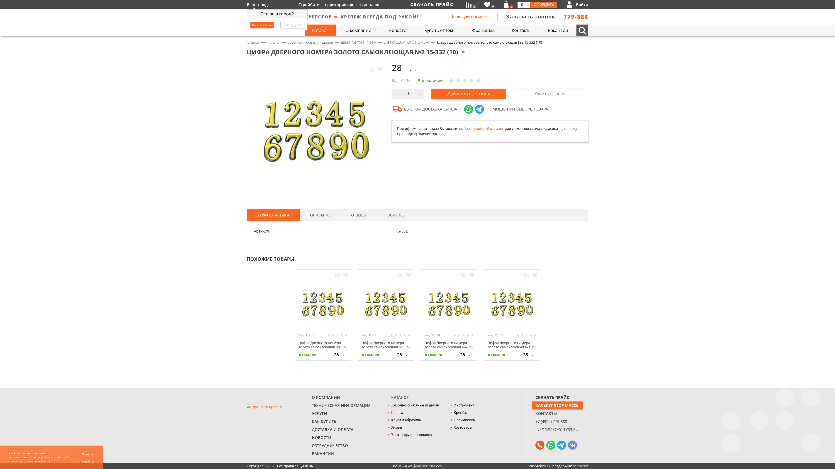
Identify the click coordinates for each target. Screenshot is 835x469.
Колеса (397, 412)
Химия (396, 427)
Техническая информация (341, 405)
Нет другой (292, 25)
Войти (582, 4)
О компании (326, 397)
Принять (87, 454)
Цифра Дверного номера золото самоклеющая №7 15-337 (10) (385, 346)
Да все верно (262, 25)
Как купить (324, 421)
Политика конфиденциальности (417, 466)
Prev (577, 259)
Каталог (400, 397)
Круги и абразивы (406, 420)
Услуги (319, 413)
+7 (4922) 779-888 (551, 421)
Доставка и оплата (332, 429)
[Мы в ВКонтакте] (572, 445)
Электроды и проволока (411, 434)
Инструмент (464, 405)
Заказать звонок (530, 16)
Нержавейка (464, 420)
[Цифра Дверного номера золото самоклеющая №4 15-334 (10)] (449, 305)
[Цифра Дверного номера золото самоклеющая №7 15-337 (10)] (386, 305)
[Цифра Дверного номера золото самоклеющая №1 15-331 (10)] (512, 305)
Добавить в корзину (469, 94)
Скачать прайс (431, 4)
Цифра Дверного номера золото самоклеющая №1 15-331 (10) (512, 346)
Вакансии (323, 453)
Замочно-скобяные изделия (415, 405)
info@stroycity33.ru (556, 429)
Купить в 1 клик (550, 94)
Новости (321, 437)
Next (586, 259)
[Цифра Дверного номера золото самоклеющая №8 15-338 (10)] (322, 305)
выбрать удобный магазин (481, 128)
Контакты (546, 413)
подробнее (88, 461)
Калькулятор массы (471, 16)
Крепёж (460, 412)
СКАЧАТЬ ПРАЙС (552, 397)
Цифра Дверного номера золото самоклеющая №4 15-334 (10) (448, 346)
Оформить (544, 4)
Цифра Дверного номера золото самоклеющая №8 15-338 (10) (322, 346)
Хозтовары (463, 427)
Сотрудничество (330, 445)
